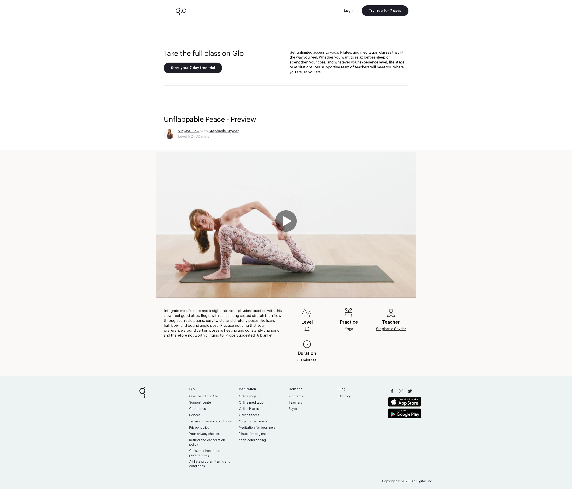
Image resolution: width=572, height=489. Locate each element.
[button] (286, 225)
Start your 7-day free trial (193, 68)
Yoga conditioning (252, 440)
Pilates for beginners (254, 434)
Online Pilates (249, 409)
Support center (200, 402)
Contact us (197, 409)
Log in (349, 11)
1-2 (307, 329)
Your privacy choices (204, 434)
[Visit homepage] (181, 10)
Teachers (295, 402)
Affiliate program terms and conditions (209, 464)
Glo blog (345, 396)
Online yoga (248, 396)
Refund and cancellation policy (207, 442)
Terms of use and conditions (210, 421)
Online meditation (252, 402)
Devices (194, 415)
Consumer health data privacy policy (205, 453)
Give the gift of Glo (203, 396)
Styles (293, 409)
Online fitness (249, 415)
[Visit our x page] (410, 391)
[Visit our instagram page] (401, 391)
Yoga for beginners (253, 421)
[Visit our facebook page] (392, 391)
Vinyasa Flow (189, 131)
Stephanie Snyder (224, 131)
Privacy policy (199, 427)
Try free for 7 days (385, 11)
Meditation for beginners (257, 427)
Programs (296, 396)
